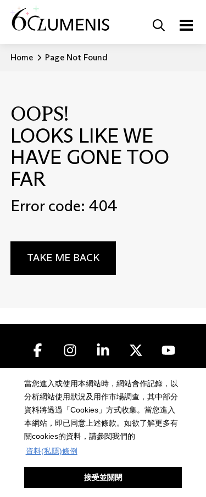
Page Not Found (76, 57)
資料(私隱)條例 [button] (51, 451)
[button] (159, 25)
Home (21, 57)
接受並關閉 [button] (103, 477)
